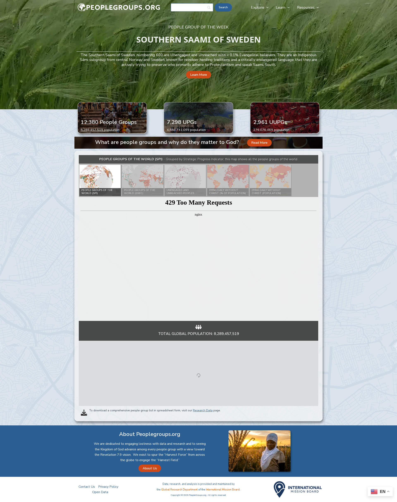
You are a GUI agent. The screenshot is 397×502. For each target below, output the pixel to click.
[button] (266, 7)
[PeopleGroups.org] (119, 7)
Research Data (203, 410)
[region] (198, 238)
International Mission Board (223, 489)
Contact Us (87, 486)
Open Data (100, 492)
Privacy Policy (108, 486)
